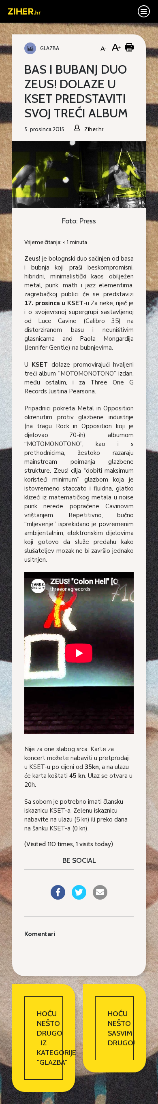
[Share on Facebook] (58, 897)
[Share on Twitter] (79, 897)
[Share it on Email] (100, 897)
